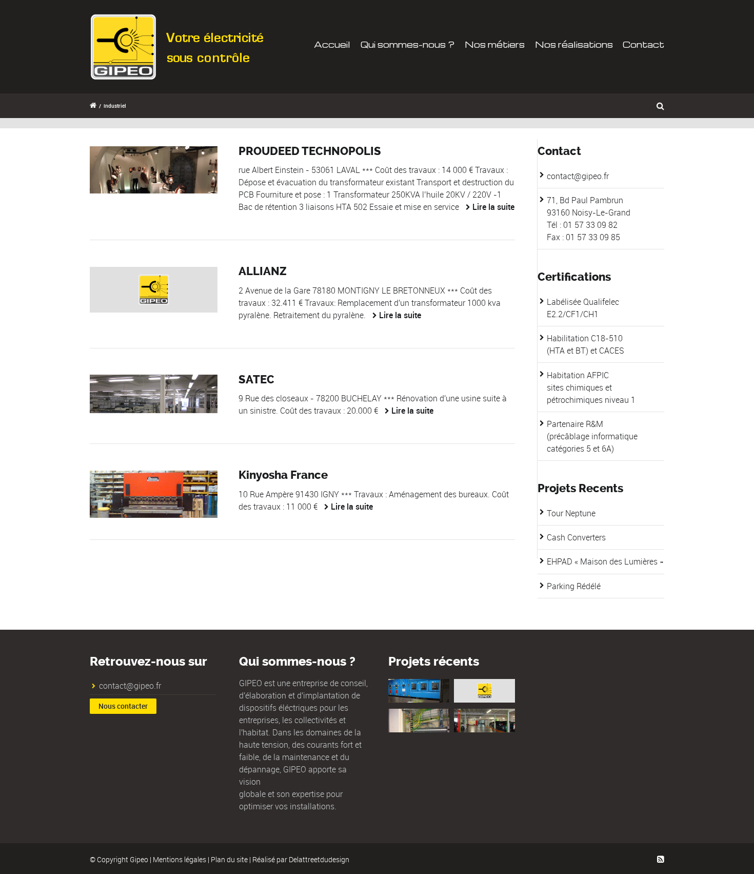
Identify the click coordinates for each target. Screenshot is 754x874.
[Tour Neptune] (418, 691)
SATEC (256, 379)
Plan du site (229, 859)
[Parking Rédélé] (484, 720)
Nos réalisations (574, 44)
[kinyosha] (153, 494)
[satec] (153, 394)
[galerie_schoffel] (153, 169)
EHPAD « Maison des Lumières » (605, 561)
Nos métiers (495, 44)
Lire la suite (493, 206)
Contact (643, 44)
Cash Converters (576, 537)
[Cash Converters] (484, 691)
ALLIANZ (263, 271)
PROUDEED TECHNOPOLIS (310, 151)
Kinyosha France (283, 475)
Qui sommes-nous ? (408, 44)
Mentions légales (179, 859)
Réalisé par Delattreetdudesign (300, 859)
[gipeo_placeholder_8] (153, 290)
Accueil (332, 44)
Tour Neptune (571, 513)
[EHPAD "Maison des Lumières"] (418, 720)
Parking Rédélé (574, 586)
